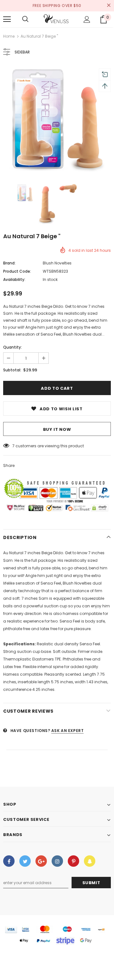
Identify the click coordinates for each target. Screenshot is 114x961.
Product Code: (17, 271)
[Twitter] (25, 861)
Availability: (14, 279)
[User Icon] (87, 19)
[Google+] (41, 861)
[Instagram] (57, 861)
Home (9, 36)
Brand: (9, 263)
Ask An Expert (67, 730)
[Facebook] (9, 861)
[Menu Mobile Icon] (7, 19)
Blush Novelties (57, 263)
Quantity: (12, 347)
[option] (57, 120)
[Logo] (56, 19)
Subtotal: (12, 370)
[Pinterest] (73, 861)
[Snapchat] (89, 861)
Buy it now (57, 429)
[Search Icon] (25, 19)
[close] (108, 6)
